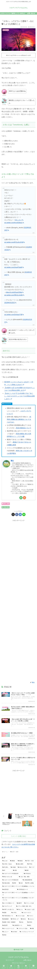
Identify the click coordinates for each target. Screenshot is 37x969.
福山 (12, 460)
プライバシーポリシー (18, 963)
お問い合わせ (27, 960)
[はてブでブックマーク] (20, 514)
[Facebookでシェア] (16, 514)
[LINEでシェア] (24, 514)
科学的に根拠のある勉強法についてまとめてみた (19, 419)
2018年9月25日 (9, 302)
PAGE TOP (19, 949)
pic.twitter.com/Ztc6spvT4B (13, 314)
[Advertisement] (18, 600)
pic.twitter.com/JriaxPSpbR (13, 267)
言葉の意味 (6, 507)
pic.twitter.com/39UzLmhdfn (13, 295)
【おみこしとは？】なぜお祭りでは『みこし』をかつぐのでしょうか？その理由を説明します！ (19, 396)
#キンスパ (18, 220)
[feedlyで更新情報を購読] (21, 497)
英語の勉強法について (23, 428)
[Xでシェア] (13, 514)
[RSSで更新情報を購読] (24, 497)
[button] (33, 519)
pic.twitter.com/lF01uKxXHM (13, 242)
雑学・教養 (6, 503)
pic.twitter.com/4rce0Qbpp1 (13, 222)
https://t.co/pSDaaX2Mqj (14, 292)
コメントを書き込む (18, 836)
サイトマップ (10, 960)
